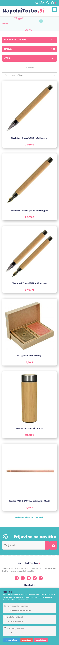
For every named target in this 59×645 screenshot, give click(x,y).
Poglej (32, 111)
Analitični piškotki (14, 617)
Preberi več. (24, 599)
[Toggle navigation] (54, 9)
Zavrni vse (26, 640)
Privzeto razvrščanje (14, 75)
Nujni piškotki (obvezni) (17, 606)
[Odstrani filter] (54, 49)
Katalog (5, 23)
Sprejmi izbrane (11, 640)
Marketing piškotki (15, 628)
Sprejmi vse (41, 640)
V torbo (31, 105)
